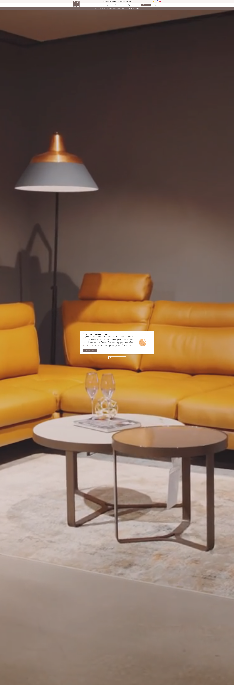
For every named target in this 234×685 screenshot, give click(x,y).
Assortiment (121, 5)
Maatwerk (113, 5)
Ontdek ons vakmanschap (117, 357)
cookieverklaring (94, 343)
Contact (137, 5)
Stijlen (129, 5)
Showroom (146, 5)
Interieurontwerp (103, 5)
